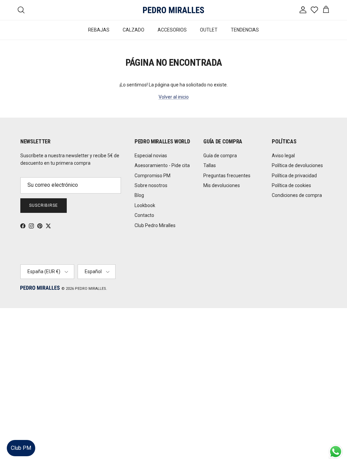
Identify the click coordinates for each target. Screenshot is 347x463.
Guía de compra (220, 155)
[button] (335, 437)
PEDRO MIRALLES (90, 288)
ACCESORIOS (172, 30)
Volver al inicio (174, 97)
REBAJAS (98, 30)
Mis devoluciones (221, 185)
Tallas (209, 165)
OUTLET (209, 30)
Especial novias (151, 155)
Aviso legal (283, 155)
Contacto (144, 215)
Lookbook (145, 205)
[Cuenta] (301, 10)
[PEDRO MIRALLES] (173, 10)
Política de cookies (291, 185)
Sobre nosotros (151, 185)
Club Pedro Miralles (155, 225)
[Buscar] (21, 10)
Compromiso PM (152, 175)
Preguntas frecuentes (226, 175)
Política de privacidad (294, 175)
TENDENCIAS (245, 30)
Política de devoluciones (297, 165)
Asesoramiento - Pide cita (162, 165)
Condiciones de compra (297, 195)
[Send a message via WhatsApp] (336, 452)
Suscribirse (43, 205)
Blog (139, 195)
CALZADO (133, 30)
